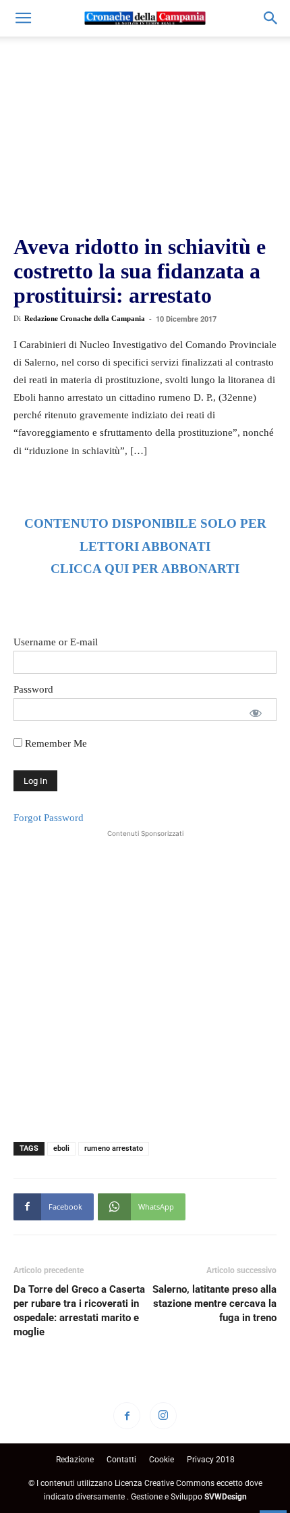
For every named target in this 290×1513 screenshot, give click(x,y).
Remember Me (54, 743)
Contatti (121, 1459)
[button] (23, 18)
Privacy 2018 (211, 1459)
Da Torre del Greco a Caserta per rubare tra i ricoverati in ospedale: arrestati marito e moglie (79, 1310)
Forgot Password (48, 817)
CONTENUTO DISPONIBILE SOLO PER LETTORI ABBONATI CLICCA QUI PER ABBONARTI (145, 546)
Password (33, 689)
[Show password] (256, 713)
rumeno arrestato (113, 1148)
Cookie (161, 1459)
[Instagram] (163, 1415)
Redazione (75, 1459)
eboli (61, 1148)
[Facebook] (126, 1415)
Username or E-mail (55, 642)
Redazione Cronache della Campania (84, 318)
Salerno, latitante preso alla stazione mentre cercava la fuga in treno (214, 1303)
